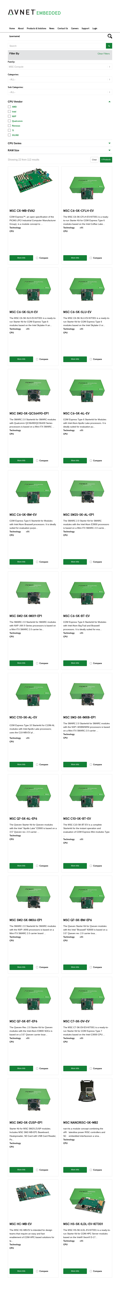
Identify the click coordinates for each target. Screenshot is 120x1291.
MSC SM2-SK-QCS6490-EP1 (29, 413)
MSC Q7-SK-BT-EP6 (23, 1021)
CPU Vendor (15, 101)
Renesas (16, 126)
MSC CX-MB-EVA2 (22, 210)
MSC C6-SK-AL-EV (76, 413)
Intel (14, 112)
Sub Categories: (15, 87)
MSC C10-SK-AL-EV (23, 717)
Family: (11, 62)
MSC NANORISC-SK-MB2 (80, 1122)
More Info (21, 258)
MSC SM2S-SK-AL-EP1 (78, 514)
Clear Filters (104, 53)
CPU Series (14, 143)
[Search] (109, 36)
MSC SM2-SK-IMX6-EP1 (26, 920)
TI (13, 130)
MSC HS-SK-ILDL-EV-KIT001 (83, 1224)
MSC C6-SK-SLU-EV (77, 312)
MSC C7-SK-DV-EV (76, 1021)
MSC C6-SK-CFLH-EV (78, 210)
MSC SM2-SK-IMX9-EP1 (26, 616)
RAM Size (13, 150)
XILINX (15, 135)
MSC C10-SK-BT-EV (77, 818)
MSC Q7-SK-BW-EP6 (77, 920)
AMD (14, 107)
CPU (12, 231)
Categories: (13, 74)
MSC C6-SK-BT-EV (76, 616)
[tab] (60, 101)
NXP (14, 116)
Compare (43, 258)
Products (106, 159)
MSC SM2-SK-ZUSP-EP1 (26, 1122)
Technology (15, 228)
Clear (94, 160)
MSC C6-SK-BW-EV (23, 514)
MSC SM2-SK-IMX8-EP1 (79, 717)
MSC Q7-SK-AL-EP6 (23, 818)
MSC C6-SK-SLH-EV (24, 312)
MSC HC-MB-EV (21, 1224)
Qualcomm (17, 121)
